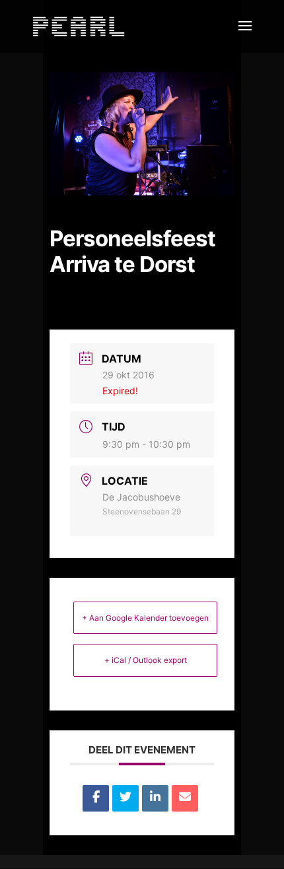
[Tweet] (125, 798)
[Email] (185, 798)
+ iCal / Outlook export (145, 660)
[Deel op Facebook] (96, 798)
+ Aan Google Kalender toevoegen (145, 618)
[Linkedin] (155, 798)
